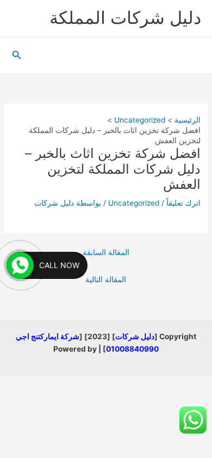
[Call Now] (20, 265)
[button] (16, 55)
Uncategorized (133, 203)
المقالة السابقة (106, 252)
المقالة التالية (105, 279)
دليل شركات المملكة (125, 17)
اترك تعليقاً (183, 203)
